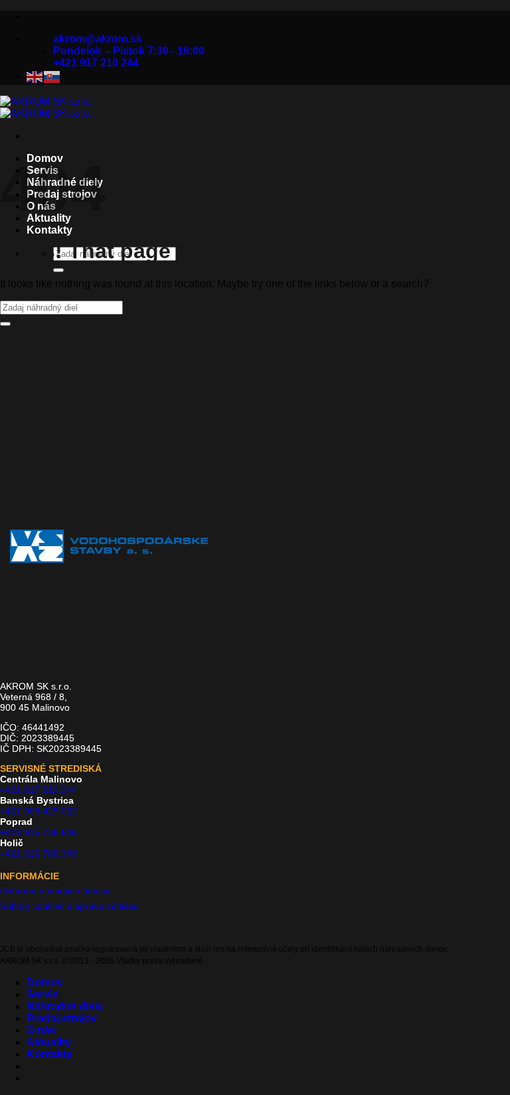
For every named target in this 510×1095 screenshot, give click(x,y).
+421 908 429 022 (38, 811)
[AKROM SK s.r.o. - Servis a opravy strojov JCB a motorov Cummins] (46, 107)
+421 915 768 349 (38, 853)
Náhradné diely (65, 1006)
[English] (35, 76)
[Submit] (58, 270)
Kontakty (49, 230)
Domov (45, 982)
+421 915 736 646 (38, 832)
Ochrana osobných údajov (55, 890)
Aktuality (49, 1042)
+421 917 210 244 (38, 789)
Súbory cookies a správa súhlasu (69, 906)
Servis (42, 994)
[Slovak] (52, 76)
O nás (41, 1030)
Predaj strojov (62, 1018)
